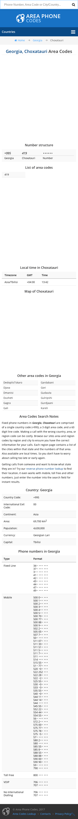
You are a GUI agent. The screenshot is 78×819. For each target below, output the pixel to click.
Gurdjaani (47, 403)
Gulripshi (46, 398)
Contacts (45, 814)
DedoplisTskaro (12, 382)
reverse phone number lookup (44, 468)
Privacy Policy (63, 814)
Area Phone (43, 18)
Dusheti (8, 398)
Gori (43, 387)
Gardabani (47, 382)
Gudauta (46, 392)
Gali (5, 408)
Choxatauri (56, 40)
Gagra (7, 403)
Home (21, 40)
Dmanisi (8, 392)
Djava (6, 387)
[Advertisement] (39, 99)
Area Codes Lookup (24, 814)
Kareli (44, 408)
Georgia (37, 40)
